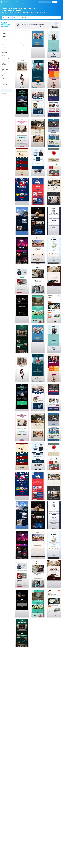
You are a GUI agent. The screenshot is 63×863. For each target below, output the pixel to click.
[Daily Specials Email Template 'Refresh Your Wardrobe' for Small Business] (22, 74)
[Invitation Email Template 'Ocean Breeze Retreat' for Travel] (38, 280)
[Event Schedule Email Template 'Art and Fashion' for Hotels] (22, 339)
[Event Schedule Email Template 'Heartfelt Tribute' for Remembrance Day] (54, 162)
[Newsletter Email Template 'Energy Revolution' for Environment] (22, 221)
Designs (5, 17)
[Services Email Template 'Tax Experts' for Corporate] (22, 280)
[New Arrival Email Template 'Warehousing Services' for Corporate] (54, 103)
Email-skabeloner (5, 6)
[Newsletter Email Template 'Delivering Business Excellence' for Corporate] (38, 162)
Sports (21, 6)
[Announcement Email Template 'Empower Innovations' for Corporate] (54, 44)
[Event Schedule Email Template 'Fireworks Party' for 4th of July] (38, 191)
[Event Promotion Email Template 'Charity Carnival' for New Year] (38, 309)
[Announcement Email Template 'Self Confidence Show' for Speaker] (22, 309)
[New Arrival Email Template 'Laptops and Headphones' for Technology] (38, 221)
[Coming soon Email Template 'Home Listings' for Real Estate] (54, 309)
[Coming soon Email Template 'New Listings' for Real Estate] (54, 191)
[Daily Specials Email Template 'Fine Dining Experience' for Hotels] (38, 250)
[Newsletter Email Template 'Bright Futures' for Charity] (38, 103)
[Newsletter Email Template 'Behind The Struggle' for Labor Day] (54, 133)
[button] (10, 30)
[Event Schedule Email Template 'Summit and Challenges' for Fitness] (54, 74)
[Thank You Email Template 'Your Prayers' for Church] (54, 280)
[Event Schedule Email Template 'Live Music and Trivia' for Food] (22, 162)
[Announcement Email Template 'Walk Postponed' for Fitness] (38, 44)
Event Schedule (14, 6)
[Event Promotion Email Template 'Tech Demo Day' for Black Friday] (22, 103)
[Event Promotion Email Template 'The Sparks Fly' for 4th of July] (22, 191)
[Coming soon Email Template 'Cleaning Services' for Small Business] (54, 250)
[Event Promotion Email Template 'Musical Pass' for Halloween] (22, 250)
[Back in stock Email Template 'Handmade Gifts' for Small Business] (38, 133)
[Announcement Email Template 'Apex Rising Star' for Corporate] (54, 221)
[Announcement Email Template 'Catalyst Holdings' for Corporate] (38, 74)
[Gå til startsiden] (5, 2)
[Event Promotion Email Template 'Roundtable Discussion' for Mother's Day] (22, 133)
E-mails (10, 17)
